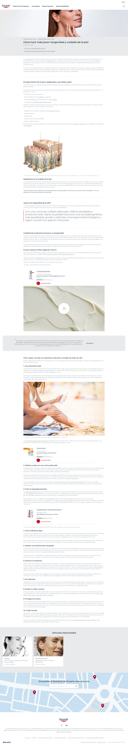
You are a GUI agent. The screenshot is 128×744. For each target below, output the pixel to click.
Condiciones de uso (60, 737)
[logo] (6, 6)
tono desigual (30, 493)
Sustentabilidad (62, 6)
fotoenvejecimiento (53, 111)
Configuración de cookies (76, 737)
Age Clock (72, 183)
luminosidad (27, 125)
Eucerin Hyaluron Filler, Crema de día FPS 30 (69, 482)
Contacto (28, 737)
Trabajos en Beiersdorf (88, 742)
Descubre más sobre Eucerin (94, 737)
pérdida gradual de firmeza (42, 102)
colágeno (41, 97)
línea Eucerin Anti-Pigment (64, 500)
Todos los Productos (21, 6)
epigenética (51, 61)
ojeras (46, 574)
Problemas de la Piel (30, 39)
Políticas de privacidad (45, 737)
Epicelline (39, 258)
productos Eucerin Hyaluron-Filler (85, 620)
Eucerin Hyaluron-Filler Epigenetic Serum (60, 254)
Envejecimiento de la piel (46, 39)
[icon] (76, 686)
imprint (34, 737)
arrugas (76, 124)
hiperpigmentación (31, 492)
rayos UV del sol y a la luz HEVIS (44, 370)
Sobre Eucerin (47, 6)
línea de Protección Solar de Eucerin (37, 441)
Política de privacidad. (64, 732)
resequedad (53, 99)
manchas (82, 124)
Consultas (36, 6)
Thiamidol (50, 499)
